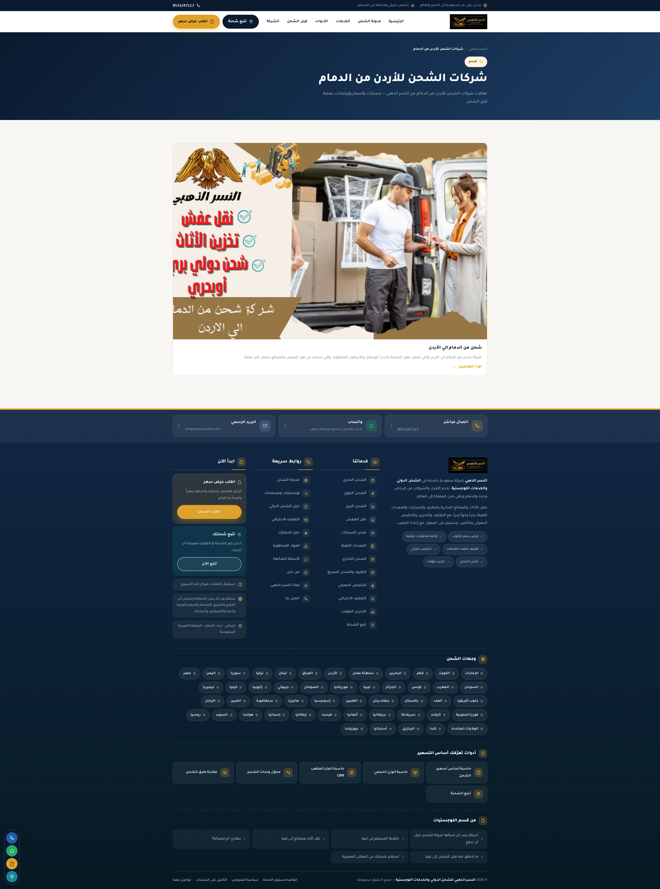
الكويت (444, 673)
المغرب (443, 687)
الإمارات (471, 673)
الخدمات (343, 22)
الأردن (332, 673)
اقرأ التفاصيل (470, 367)
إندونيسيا (322, 701)
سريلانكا (408, 715)
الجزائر (391, 687)
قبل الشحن (297, 22)
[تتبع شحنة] (12, 876)
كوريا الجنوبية (467, 715)
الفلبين (351, 701)
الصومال (311, 687)
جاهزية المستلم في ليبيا (380, 839)
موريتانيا (341, 687)
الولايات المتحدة (464, 729)
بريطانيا (379, 715)
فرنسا (327, 715)
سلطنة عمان (363, 673)
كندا (433, 729)
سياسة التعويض (245, 880)
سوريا (236, 673)
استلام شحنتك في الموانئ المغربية (370, 857)
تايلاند (436, 715)
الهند (438, 701)
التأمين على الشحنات (211, 880)
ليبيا (366, 687)
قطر (420, 673)
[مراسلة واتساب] (12, 850)
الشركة (273, 22)
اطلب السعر (209, 512)
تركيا (259, 673)
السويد (222, 715)
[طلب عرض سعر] (12, 863)
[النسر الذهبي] (468, 21)
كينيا (233, 687)
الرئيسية (396, 22)
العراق (307, 673)
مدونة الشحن (369, 22)
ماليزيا (293, 701)
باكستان (411, 701)
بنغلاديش (381, 701)
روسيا (195, 715)
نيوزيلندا (351, 729)
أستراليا (380, 729)
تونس (416, 687)
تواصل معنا (182, 880)
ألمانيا (352, 715)
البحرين (395, 673)
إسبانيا (274, 715)
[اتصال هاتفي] (12, 838)
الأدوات (321, 22)
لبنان (283, 673)
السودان (471, 687)
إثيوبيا (257, 687)
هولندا (248, 715)
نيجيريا (208, 687)
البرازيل (408, 729)
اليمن (211, 673)
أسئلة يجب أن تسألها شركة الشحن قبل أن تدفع (446, 839)
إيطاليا (301, 715)
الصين (235, 701)
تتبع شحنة (237, 21)
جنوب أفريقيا (467, 701)
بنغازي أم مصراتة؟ (226, 839)
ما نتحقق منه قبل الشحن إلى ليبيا (451, 857)
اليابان (210, 701)
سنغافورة (264, 701)
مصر (187, 673)
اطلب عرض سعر (193, 21)
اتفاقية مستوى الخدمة (280, 880)
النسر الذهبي (478, 49)
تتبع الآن (209, 564)
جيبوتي (283, 687)
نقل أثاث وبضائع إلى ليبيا (301, 839)
